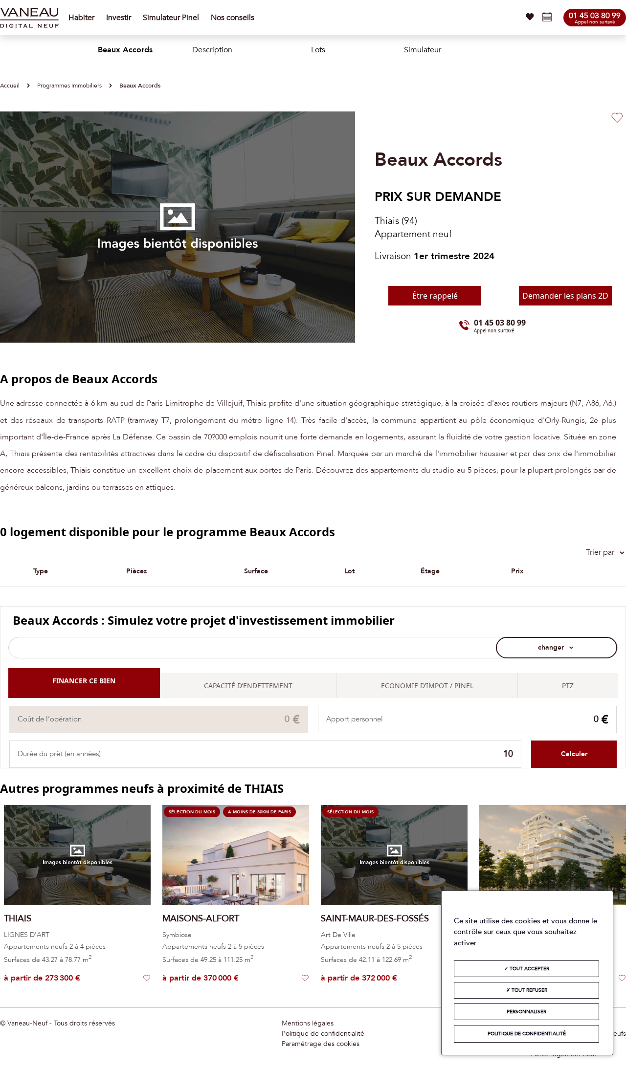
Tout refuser (528, 990)
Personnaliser (526, 1011)
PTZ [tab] (568, 685)
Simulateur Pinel (171, 17)
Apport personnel (354, 719)
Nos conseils (232, 17)
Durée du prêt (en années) (59, 754)
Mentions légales (308, 1023)
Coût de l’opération (50, 719)
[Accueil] (29, 18)
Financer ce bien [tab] (83, 680)
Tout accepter (528, 968)
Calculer (574, 754)
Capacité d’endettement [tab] (248, 685)
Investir (118, 17)
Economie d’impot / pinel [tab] (427, 685)
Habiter (81, 17)
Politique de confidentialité (323, 1034)
